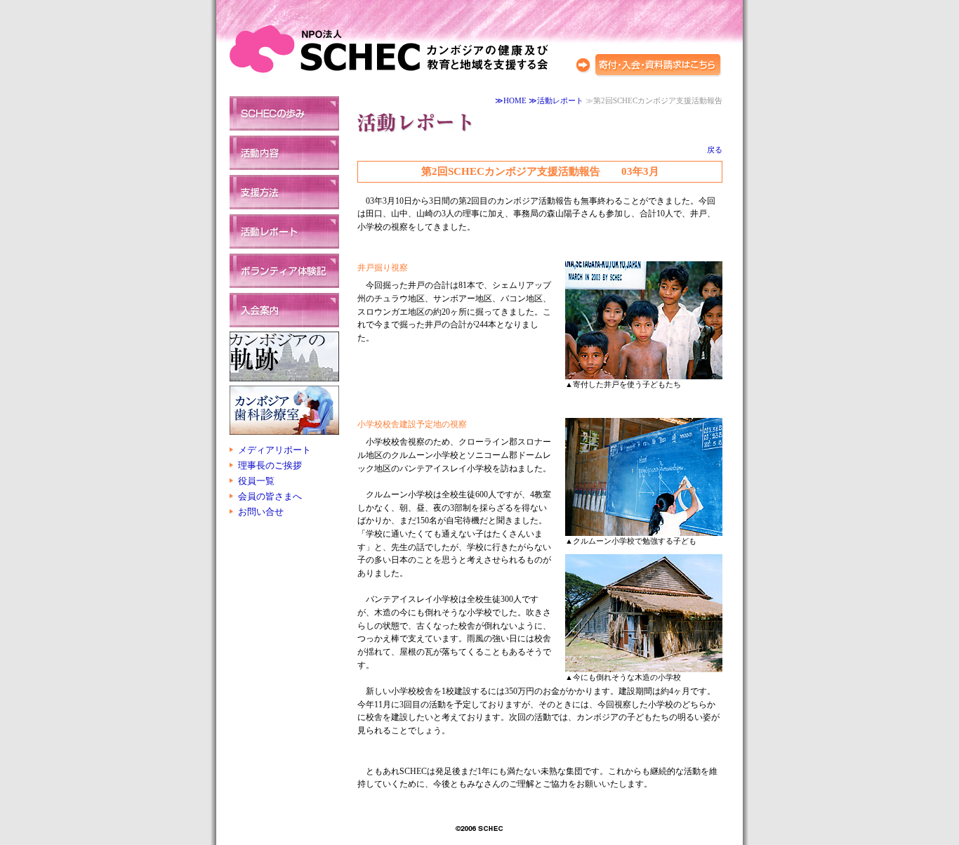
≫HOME (511, 101)
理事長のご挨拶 (270, 465)
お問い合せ (261, 511)
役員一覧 (256, 481)
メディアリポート (274, 450)
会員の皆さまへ (270, 496)
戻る (714, 150)
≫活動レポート (556, 101)
